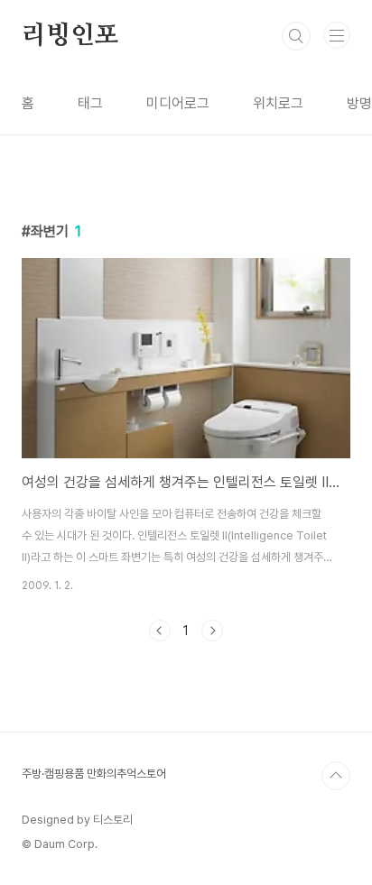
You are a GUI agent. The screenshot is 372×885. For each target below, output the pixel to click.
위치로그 (278, 103)
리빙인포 (70, 36)
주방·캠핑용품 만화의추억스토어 (94, 773)
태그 (90, 103)
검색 (296, 36)
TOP (335, 775)
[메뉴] (336, 35)
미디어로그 (177, 103)
